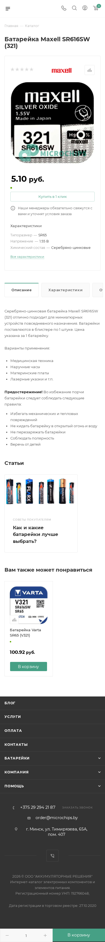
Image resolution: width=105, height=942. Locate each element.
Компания (16, 772)
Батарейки (17, 758)
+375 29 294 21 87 (37, 807)
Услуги (12, 717)
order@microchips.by (57, 817)
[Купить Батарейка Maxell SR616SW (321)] (53, 122)
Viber (52, 856)
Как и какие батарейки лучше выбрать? (35, 534)
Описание (21, 290)
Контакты (15, 744)
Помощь (14, 786)
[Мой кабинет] (84, 8)
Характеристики (65, 290)
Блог (9, 703)
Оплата (13, 731)
